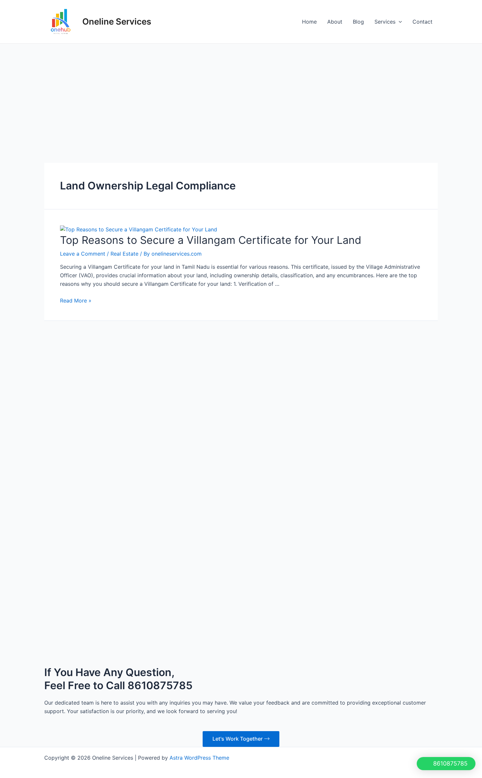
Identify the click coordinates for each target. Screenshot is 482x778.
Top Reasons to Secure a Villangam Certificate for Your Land (210, 240)
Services (384, 21)
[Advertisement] (241, 93)
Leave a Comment (82, 253)
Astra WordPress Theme (199, 434)
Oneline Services (116, 21)
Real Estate (124, 253)
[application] (398, 22)
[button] (445, 763)
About (334, 21)
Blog (358, 21)
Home (309, 21)
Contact (422, 21)
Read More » (75, 300)
